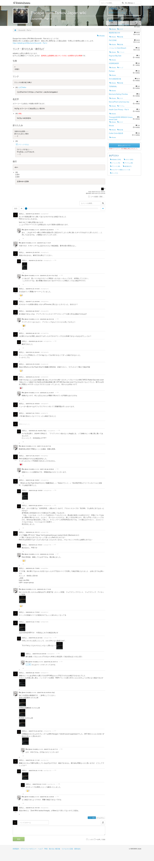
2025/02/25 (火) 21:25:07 (47, 392)
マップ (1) (114, 173)
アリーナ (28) (115, 166)
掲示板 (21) (128, 166)
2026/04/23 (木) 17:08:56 (32, 568)
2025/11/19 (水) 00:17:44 (44, 446)
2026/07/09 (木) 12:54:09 (47, 797)
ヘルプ (40, 849)
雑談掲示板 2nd (114, 32)
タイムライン (100, 818)
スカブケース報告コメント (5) (120, 170)
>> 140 (57, 229)
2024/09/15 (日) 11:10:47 (44, 243)
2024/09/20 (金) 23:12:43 (35, 341)
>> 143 (54, 260)
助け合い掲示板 (54, 849)
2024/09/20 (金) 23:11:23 (32, 333)
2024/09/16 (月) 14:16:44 (32, 289)
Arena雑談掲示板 (115, 79)
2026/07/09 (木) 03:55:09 (44, 692)
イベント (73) (115, 163)
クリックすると (23, 144)
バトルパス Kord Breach (117, 48)
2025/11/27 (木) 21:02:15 (32, 456)
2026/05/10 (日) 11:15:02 (32, 622)
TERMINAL (113, 86)
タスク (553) (129, 159)
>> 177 (54, 731)
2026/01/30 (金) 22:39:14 (35, 505)
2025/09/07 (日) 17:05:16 (32, 413)
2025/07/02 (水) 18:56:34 (32, 403)
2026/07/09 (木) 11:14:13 (39, 784)
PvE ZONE (113, 40)
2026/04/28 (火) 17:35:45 (32, 612)
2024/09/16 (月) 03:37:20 (35, 260)
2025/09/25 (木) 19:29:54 (36, 430)
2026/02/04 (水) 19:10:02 (47, 554)
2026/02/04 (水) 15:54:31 (35, 545)
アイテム (121, 106)
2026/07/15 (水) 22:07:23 (35, 731)
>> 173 (54, 637)
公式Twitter (22, 87)
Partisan (112, 71)
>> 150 (54, 341)
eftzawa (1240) (116, 159)
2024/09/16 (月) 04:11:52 (47, 275)
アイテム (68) (128, 163)
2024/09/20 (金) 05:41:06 (47, 319)
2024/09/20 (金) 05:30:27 (32, 311)
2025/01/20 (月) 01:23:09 (32, 364)
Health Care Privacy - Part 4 (119, 109)
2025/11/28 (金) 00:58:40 (47, 469)
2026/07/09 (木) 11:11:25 (32, 760)
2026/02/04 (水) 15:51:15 (32, 532)
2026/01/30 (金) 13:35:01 (32, 480)
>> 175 (58, 653)
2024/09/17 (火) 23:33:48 (32, 301)
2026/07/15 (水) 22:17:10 (51, 749)
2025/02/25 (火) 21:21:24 (32, 377)
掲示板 (121, 37)
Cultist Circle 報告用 (116, 133)
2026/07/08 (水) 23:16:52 (35, 638)
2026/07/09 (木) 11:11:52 (35, 770)
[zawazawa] (21, 3)
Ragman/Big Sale (115, 55)
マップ (121, 67)
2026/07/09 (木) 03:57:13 (51, 662)
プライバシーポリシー (28, 849)
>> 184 (60, 749)
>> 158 (58, 430)
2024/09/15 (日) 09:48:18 (32, 214)
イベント (121, 52)
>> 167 (54, 544)
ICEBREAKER (114, 63)
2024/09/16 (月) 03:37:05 (32, 252)
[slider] (26, 208)
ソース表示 (94, 196)
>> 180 (58, 784)
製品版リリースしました (117, 12)
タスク (121, 29)
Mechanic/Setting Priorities (118, 94)
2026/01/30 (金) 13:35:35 (35, 490)
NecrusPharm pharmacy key (119, 102)
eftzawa (102, 35)
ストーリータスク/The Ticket (119, 25)
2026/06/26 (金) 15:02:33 (32, 673)
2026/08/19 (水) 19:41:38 (32, 808)
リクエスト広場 (67, 849)
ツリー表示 (91, 818)
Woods (111, 125)
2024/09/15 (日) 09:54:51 (47, 230)
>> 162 (57, 469)
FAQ (45, 849)
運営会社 (77, 849)
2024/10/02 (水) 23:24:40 (32, 352)
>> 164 (54, 490)
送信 (18, 839)
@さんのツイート (124, 145)
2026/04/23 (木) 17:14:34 (44, 589)
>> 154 (57, 392)
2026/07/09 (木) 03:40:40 (39, 654)
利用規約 (16, 849)
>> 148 (57, 319)
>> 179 (54, 770)
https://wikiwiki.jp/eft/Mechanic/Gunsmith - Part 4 (30, 43)
